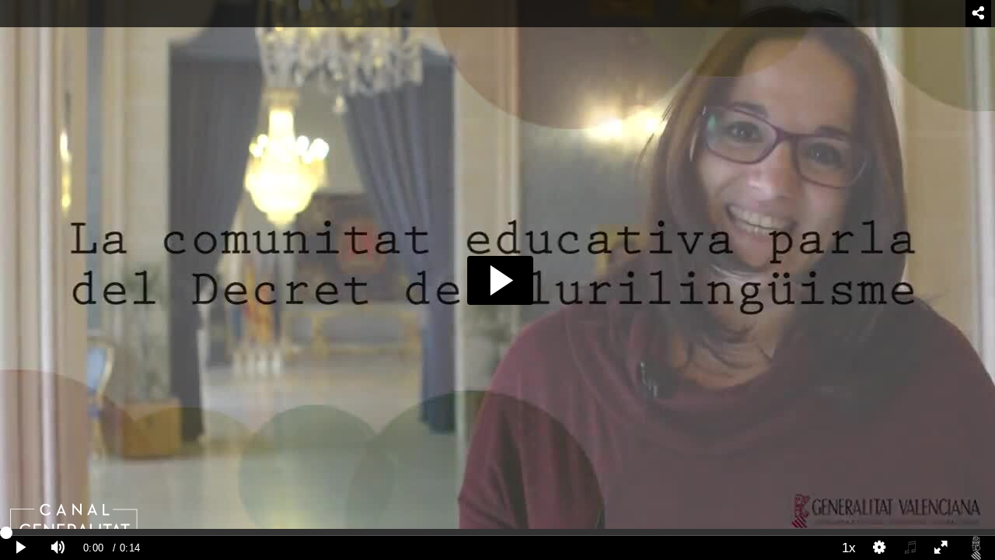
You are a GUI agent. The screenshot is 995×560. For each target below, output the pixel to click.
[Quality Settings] (880, 548)
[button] (500, 280)
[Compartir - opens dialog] (978, 13)
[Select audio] (910, 548)
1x (849, 548)
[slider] (497, 532)
